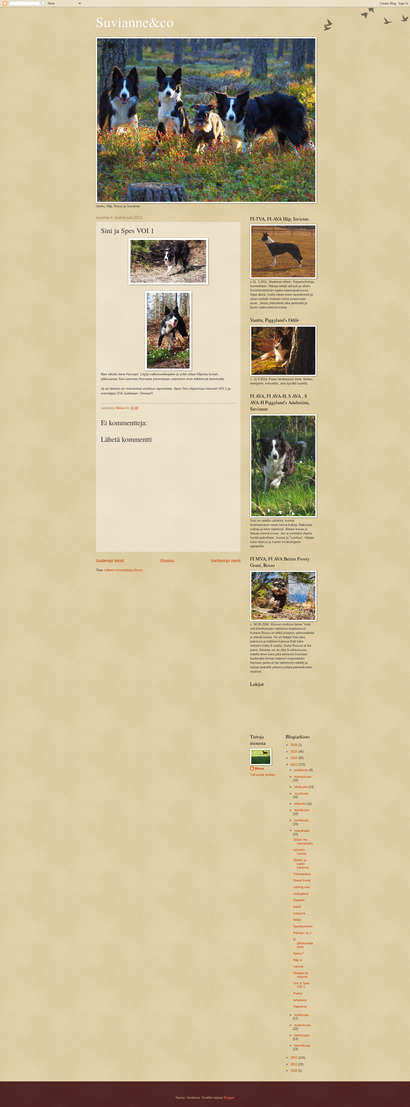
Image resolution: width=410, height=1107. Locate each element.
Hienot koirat (302, 880)
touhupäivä (300, 893)
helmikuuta (301, 1035)
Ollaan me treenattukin (303, 841)
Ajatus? (298, 953)
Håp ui (297, 960)
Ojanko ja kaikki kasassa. (301, 863)
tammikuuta (302, 1045)
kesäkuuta (301, 820)
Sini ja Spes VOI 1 (301, 985)
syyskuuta (301, 793)
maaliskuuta (302, 1025)
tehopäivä (300, 1000)
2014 (294, 758)
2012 (294, 1057)
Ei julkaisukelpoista (303, 943)
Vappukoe (300, 1006)
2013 (294, 764)
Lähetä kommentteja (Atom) (123, 570)
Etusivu (167, 560)
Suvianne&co (135, 21)
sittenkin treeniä (299, 851)
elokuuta (300, 803)
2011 (294, 1064)
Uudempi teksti (110, 560)
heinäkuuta (301, 810)
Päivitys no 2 (302, 933)
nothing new (301, 887)
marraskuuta (302, 776)
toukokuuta (301, 830)
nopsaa (298, 966)
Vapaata (298, 900)
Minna (259, 768)
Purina (297, 993)
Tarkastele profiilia (262, 775)
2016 (294, 745)
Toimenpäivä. (302, 874)
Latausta (299, 913)
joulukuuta (301, 770)
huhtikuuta (301, 1015)
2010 (294, 1070)
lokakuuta (301, 787)
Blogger (229, 1097)
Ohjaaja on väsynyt (300, 974)
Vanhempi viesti (226, 560)
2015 (294, 751)
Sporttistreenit (302, 926)
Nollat (297, 920)
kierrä (297, 906)
